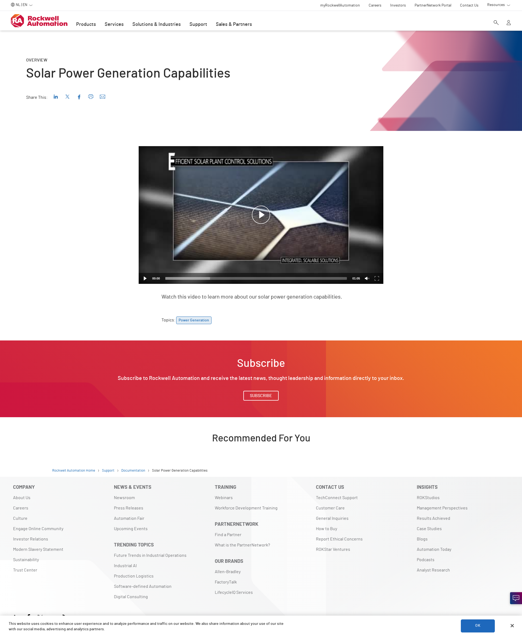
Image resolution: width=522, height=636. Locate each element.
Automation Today (434, 549)
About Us (21, 498)
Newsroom (124, 498)
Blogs (422, 539)
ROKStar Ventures (333, 549)
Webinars (224, 498)
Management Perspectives (442, 508)
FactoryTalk (226, 582)
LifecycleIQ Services (234, 592)
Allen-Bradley (228, 572)
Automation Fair (129, 518)
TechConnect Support (337, 498)
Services (114, 24)
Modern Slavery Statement (38, 549)
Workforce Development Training (246, 508)
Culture (20, 518)
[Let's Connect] (516, 598)
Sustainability (26, 560)
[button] (261, 215)
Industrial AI (125, 566)
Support (198, 24)
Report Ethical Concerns (339, 539)
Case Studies (429, 529)
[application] (261, 215)
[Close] (512, 625)
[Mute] (367, 278)
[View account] (508, 23)
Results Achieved (433, 518)
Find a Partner (228, 535)
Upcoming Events (131, 529)
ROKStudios (428, 498)
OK (477, 626)
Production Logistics (134, 576)
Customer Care (330, 508)
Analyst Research (433, 570)
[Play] (145, 278)
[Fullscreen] (377, 278)
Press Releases (128, 508)
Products (86, 24)
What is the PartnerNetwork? (242, 545)
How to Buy (326, 529)
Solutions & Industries (156, 24)
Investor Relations (30, 539)
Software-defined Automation (143, 586)
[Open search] (496, 23)
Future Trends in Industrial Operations (150, 555)
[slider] (256, 278)
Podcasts (425, 560)
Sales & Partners (234, 24)
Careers (20, 508)
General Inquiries (332, 518)
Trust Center (25, 570)
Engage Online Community (38, 529)
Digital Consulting (131, 597)
